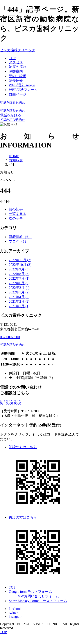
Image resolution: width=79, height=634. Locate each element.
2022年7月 (19, 278)
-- (10, 403)
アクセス (16, 62)
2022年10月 (20, 264)
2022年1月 (19, 292)
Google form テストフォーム (30, 591)
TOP (12, 58)
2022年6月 (19, 283)
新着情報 (20, 237)
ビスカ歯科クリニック (17, 50)
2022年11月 (20, 260)
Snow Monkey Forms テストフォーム (38, 601)
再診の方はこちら (23, 517)
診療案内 (16, 71)
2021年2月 (19, 301)
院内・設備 (17, 76)
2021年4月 (19, 297)
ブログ (18, 241)
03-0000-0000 (10, 337)
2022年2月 (19, 287)
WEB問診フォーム (23, 90)
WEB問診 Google (22, 85)
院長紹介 (16, 80)
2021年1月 (19, 306)
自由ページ (17, 94)
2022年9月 (19, 269)
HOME (14, 156)
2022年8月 (19, 274)
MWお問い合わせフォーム (38, 596)
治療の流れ (17, 67)
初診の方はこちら (23, 447)
